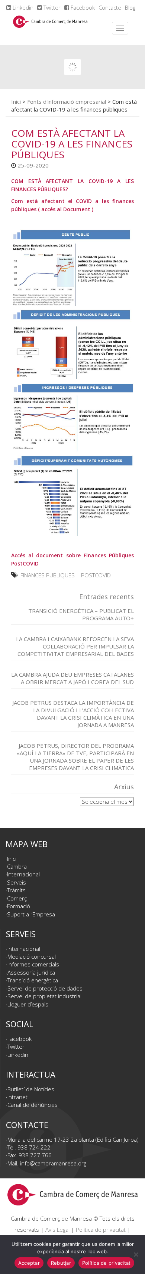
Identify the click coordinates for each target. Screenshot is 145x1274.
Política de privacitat (101, 1229)
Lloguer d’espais (27, 1004)
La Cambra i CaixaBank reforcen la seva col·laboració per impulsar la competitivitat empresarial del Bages (75, 646)
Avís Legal (57, 1229)
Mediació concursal (31, 956)
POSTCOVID (96, 575)
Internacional (23, 874)
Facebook (82, 7)
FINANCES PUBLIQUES (47, 575)
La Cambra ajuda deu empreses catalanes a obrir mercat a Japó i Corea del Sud (72, 678)
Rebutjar (61, 1263)
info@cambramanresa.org (53, 1163)
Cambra (17, 866)
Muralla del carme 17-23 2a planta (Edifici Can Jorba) (73, 1139)
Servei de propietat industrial (44, 996)
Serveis (16, 882)
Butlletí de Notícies (30, 1089)
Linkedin (22, 7)
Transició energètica (32, 980)
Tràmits (16, 890)
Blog (130, 7)
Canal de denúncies (32, 1104)
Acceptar (29, 1263)
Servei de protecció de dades (45, 988)
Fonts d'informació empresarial (66, 101)
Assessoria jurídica (31, 972)
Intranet (17, 1097)
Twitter (51, 7)
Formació (18, 906)
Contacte (110, 7)
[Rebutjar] (135, 1254)
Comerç (17, 898)
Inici (16, 101)
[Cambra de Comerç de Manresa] (50, 28)
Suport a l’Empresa (31, 914)
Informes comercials (33, 964)
